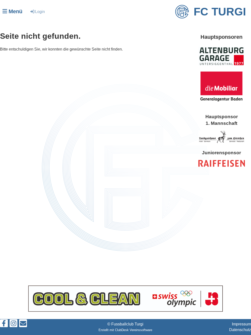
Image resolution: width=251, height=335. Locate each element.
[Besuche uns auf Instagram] (13, 324)
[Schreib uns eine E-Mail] (23, 324)
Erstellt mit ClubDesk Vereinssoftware (125, 330)
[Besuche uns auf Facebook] (4, 324)
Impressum (241, 324)
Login (40, 12)
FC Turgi (220, 11)
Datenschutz (240, 330)
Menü (14, 11)
